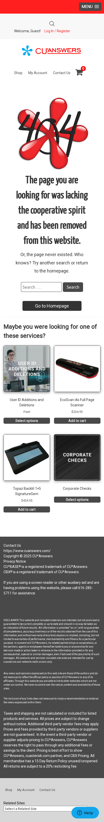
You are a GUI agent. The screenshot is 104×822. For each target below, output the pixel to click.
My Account (37, 73)
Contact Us (61, 73)
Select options (26, 421)
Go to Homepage (52, 306)
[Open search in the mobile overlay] (52, 22)
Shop (18, 73)
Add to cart (77, 421)
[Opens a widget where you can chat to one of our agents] (85, 813)
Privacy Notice (15, 561)
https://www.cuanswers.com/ (27, 551)
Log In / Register (57, 31)
